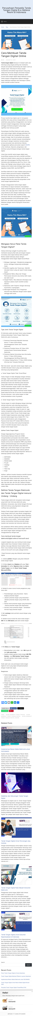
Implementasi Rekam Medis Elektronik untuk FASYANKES (15, 979)
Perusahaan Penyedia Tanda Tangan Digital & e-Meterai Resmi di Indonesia (16, 10)
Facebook (14, 708)
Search (3, 962)
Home (2, 27)
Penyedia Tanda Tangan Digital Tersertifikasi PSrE (13, 987)
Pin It (11, 710)
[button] (16, 1001)
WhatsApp (5, 710)
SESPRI (27, 145)
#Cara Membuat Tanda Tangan (15, 714)
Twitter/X (21, 708)
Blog (7, 27)
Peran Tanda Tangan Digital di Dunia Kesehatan (13, 973)
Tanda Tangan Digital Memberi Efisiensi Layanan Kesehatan (16, 976)
